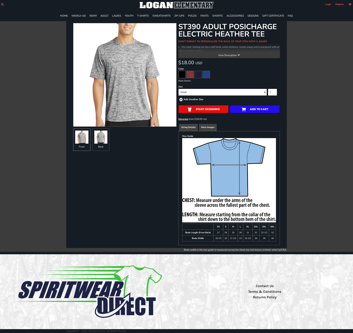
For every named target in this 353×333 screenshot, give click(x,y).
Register (339, 4)
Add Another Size (193, 99)
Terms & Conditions (264, 292)
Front (82, 146)
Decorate (183, 119)
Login (328, 4)
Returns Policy (265, 297)
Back (101, 146)
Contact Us (265, 286)
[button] (2, 4)
